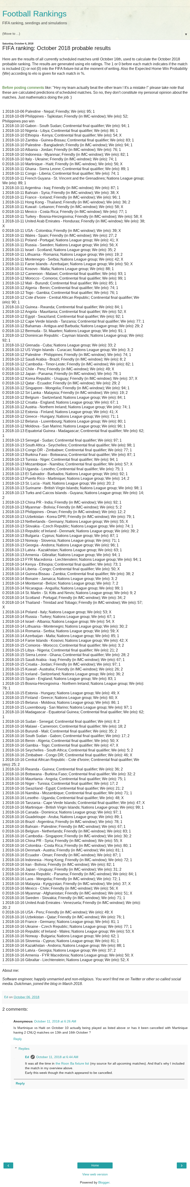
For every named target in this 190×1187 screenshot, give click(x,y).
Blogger (103, 1182)
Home (95, 1165)
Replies (24, 1048)
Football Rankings (34, 13)
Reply (17, 1039)
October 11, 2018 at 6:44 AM (57, 1057)
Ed (27, 1057)
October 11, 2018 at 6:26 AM (55, 1021)
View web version (95, 1174)
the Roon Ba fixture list (72, 1063)
